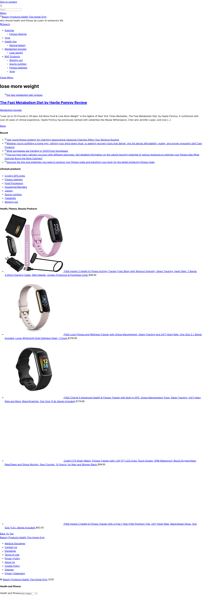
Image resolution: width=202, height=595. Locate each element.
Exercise (9, 30)
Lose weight (16, 52)
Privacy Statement (15, 573)
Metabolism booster (16, 49)
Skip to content (8, 1)
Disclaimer (10, 551)
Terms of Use (12, 554)
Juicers (9, 190)
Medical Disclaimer (15, 543)
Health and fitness (10, 593)
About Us (10, 562)
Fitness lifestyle (18, 34)
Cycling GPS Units (15, 175)
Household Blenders (16, 187)
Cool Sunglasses (59, 151)
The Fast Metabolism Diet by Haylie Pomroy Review (43, 102)
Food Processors (14, 183)
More (3, 126)
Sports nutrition (18, 64)
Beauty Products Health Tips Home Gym (25, 579)
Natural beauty (17, 45)
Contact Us (11, 547)
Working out (16, 60)
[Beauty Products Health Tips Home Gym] (23, 16)
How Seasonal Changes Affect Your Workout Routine (90, 139)
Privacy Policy (12, 558)
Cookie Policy (12, 566)
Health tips (11, 41)
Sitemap (9, 569)
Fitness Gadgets (18, 67)
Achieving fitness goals (142, 162)
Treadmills (10, 198)
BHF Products (12, 56)
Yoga (7, 37)
